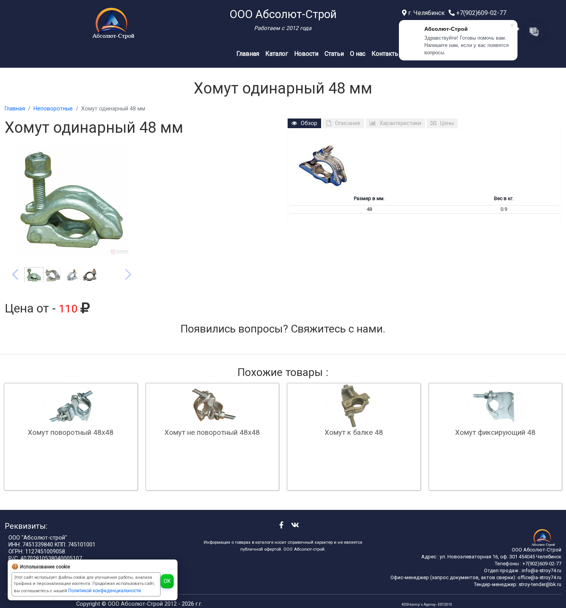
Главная (247, 53)
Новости (306, 53)
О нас (357, 53)
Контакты (386, 53)
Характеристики (400, 123)
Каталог (276, 53)
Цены (447, 123)
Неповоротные (53, 108)
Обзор (309, 123)
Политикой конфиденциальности (104, 590)
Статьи (334, 53)
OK (167, 581)
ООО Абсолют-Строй (136, 604)
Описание (347, 123)
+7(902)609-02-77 (480, 13)
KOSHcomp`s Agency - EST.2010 (427, 604)
